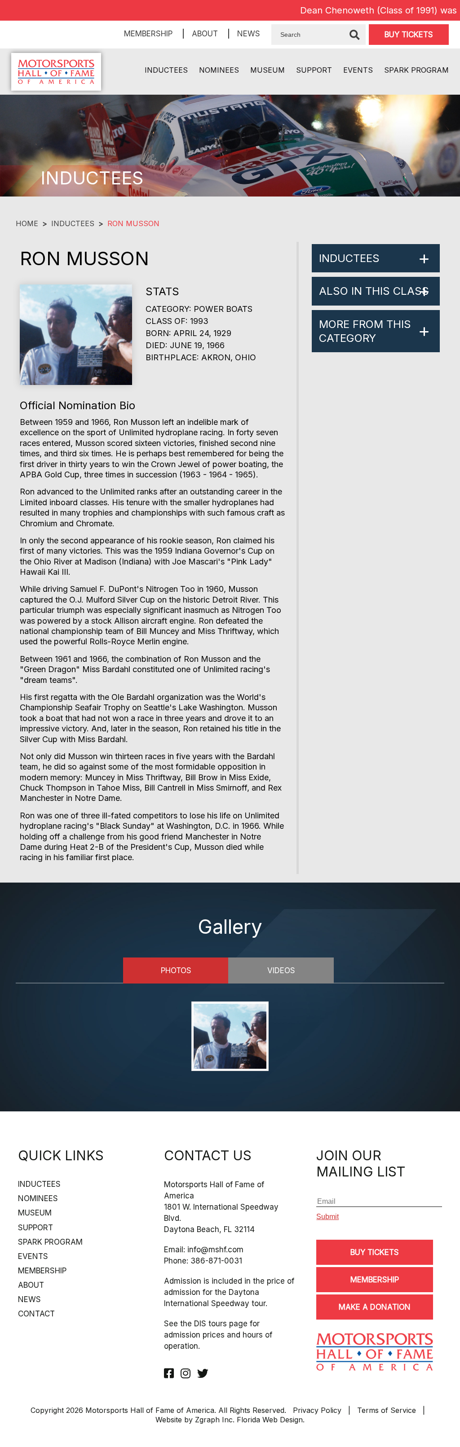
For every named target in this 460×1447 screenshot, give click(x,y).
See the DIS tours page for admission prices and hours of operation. (218, 1335)
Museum (267, 70)
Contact (36, 1313)
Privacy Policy (317, 1410)
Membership (148, 33)
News (248, 33)
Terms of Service (386, 1410)
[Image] (229, 1037)
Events (358, 70)
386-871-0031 (216, 1260)
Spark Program (416, 70)
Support (314, 70)
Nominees (219, 70)
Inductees (166, 70)
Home (27, 223)
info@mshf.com (215, 1249)
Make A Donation (375, 1307)
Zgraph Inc (214, 1419)
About (205, 33)
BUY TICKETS (409, 34)
